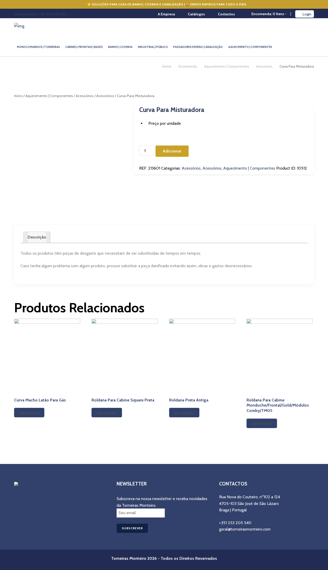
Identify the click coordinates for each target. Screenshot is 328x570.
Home (166, 66)
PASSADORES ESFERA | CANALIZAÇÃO (198, 47)
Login (307, 14)
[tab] (36, 237)
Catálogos (196, 14)
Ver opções (29, 413)
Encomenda (188, 66)
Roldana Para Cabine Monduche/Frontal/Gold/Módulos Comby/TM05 (278, 405)
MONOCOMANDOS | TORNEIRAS (38, 47)
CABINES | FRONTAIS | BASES (84, 47)
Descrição (37, 237)
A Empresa (166, 14)
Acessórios (264, 66)
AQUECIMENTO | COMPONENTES (250, 47)
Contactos (226, 14)
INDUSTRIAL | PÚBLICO (153, 47)
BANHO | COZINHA (120, 47)
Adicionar (172, 151)
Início (18, 96)
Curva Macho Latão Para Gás (40, 400)
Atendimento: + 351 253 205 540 (41, 14)
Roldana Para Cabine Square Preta (122, 400)
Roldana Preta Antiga (188, 400)
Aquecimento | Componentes (226, 66)
